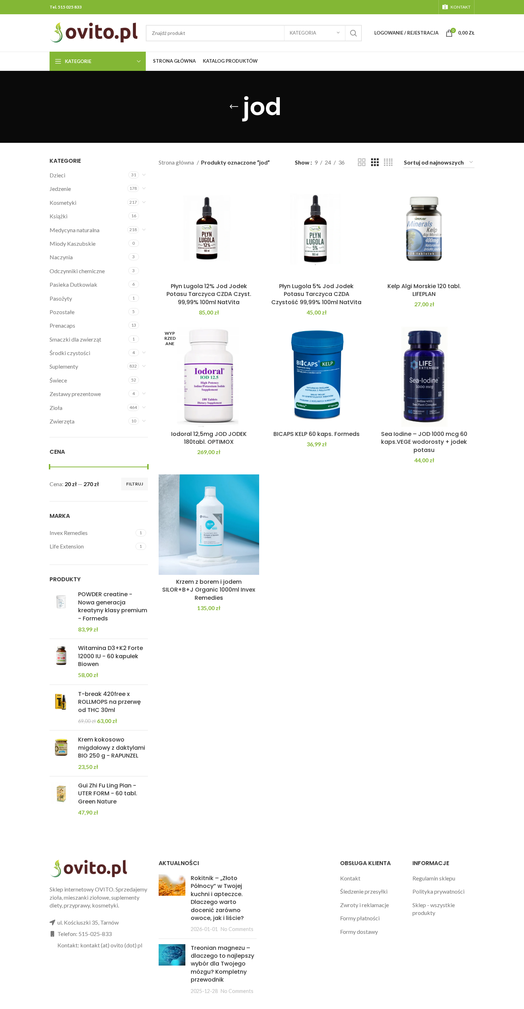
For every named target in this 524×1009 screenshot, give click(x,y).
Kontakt (350, 878)
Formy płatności (360, 918)
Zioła (56, 407)
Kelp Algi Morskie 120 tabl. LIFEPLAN (424, 290)
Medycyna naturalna (74, 230)
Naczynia (61, 257)
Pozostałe (62, 311)
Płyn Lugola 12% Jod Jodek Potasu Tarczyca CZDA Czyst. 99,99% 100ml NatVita (208, 294)
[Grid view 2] (362, 162)
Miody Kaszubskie (73, 243)
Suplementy (64, 366)
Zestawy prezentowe (75, 393)
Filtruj (134, 484)
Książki (58, 216)
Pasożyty (61, 298)
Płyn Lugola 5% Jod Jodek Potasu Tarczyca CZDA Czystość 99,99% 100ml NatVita (316, 294)
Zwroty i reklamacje (364, 904)
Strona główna (177, 162)
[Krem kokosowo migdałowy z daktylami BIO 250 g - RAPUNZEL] (61, 753)
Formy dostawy (359, 931)
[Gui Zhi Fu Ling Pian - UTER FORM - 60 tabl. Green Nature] (61, 799)
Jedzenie (60, 188)
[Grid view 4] (388, 162)
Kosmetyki (63, 202)
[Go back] (234, 107)
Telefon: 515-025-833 (84, 933)
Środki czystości (70, 352)
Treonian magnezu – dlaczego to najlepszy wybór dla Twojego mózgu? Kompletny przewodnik (222, 964)
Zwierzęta (62, 421)
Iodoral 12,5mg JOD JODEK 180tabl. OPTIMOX (209, 438)
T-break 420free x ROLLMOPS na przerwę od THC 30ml (109, 702)
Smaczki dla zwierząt (75, 339)
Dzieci (57, 175)
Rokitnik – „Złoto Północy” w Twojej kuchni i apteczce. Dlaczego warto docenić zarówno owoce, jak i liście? (217, 898)
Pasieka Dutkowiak (73, 284)
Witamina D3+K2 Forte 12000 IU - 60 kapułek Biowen (110, 656)
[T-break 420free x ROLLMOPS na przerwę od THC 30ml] (61, 707)
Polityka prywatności (438, 891)
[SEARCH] (353, 33)
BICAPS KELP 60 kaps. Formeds (316, 434)
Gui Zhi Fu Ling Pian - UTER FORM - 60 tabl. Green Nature (107, 794)
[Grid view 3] (375, 162)
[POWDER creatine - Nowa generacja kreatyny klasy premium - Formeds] (61, 612)
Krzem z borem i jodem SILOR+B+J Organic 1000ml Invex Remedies (208, 590)
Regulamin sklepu (433, 878)
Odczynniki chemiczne (77, 270)
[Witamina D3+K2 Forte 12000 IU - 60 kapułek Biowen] (61, 661)
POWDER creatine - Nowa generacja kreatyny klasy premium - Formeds (112, 606)
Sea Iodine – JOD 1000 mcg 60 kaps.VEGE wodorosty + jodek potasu (424, 442)
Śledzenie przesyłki (363, 891)
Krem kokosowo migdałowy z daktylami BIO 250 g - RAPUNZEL (111, 748)
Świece (58, 380)
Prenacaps (62, 325)
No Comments (237, 929)
